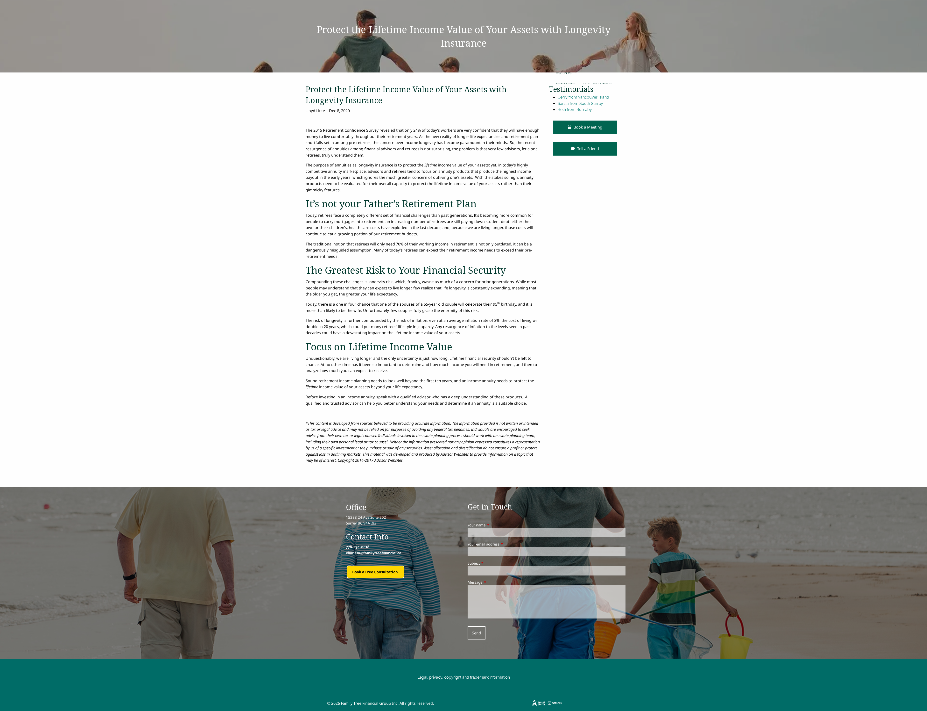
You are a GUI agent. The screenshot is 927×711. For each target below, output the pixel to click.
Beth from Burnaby (575, 109)
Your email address (501, 544)
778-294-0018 (357, 547)
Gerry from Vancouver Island (583, 97)
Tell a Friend (587, 148)
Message (493, 582)
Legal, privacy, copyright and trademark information (463, 677)
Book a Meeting (587, 127)
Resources (563, 72)
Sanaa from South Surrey (580, 103)
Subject (491, 563)
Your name (494, 525)
